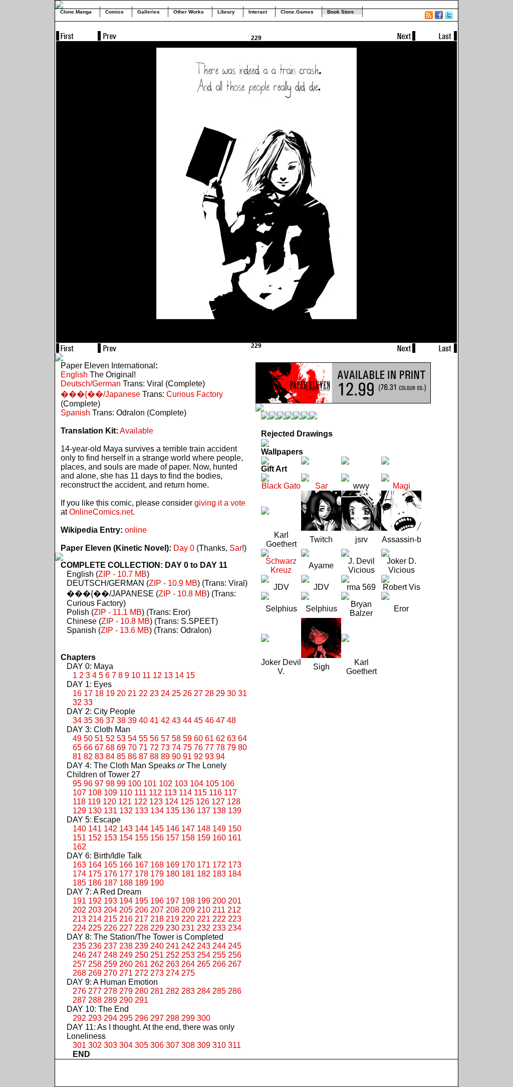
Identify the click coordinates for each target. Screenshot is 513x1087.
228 (141, 928)
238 (126, 946)
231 (188, 928)
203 (95, 910)
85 (121, 756)
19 (110, 693)
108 (95, 792)
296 (141, 1018)
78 (220, 747)
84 (110, 756)
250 (141, 955)
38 (121, 720)
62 (220, 738)
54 (132, 738)
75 (187, 747)
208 (172, 910)
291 (141, 1000)
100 (134, 783)
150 (234, 828)
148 (203, 828)
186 (95, 883)
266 (219, 964)
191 (79, 901)
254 (203, 955)
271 (126, 973)
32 (77, 702)
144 (141, 828)
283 (188, 991)
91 (187, 756)
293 (95, 1018)
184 (234, 873)
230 (172, 928)
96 (88, 783)
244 (219, 946)
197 (172, 901)
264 (188, 964)
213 (79, 919)
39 (132, 720)
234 (234, 928)
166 (126, 864)
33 (88, 702)
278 (110, 991)
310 (219, 1045)
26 (187, 693)
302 (95, 1045)
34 (77, 720)
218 (157, 919)
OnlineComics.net (101, 512)
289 (110, 1000)
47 (220, 720)
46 (209, 720)
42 (165, 720)
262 (157, 964)
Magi (401, 486)
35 (88, 720)
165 (110, 864)
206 (141, 910)
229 (157, 928)
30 (231, 693)
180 (172, 873)
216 (126, 919)
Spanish (75, 412)
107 (79, 792)
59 (187, 738)
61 (209, 738)
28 (209, 693)
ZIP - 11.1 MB (118, 612)
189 (141, 883)
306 (157, 1045)
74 (176, 747)
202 (79, 910)
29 (220, 693)
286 (234, 991)
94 (220, 756)
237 (110, 946)
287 (79, 1000)
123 (156, 801)
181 (188, 873)
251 (157, 955)
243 (203, 946)
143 (126, 828)
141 (95, 828)
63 (231, 738)
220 (188, 919)
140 (79, 828)
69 (121, 747)
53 (121, 738)
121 (125, 801)
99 (121, 783)
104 (196, 783)
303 (110, 1045)
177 (126, 873)
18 (99, 693)
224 (79, 928)
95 (77, 783)
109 (110, 792)
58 (176, 738)
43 (176, 720)
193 (110, 901)
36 (99, 720)
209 (188, 910)
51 (99, 738)
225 (95, 928)
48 (231, 720)
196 (157, 901)
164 (95, 864)
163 (79, 864)
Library (226, 12)
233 (219, 928)
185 (79, 883)
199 (203, 901)
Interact (257, 12)
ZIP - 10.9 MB (173, 583)
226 (110, 928)
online (136, 530)
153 (110, 837)
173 (234, 864)
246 (79, 955)
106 (227, 783)
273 (157, 973)
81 (77, 756)
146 (172, 828)
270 (110, 973)
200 (219, 901)
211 (218, 910)
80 (242, 747)
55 (143, 738)
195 (141, 901)
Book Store (340, 12)
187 (110, 883)
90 (176, 756)
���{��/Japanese (100, 394)
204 (110, 910)
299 (188, 1018)
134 (157, 810)
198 (188, 901)
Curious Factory (194, 394)
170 (188, 864)
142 (110, 828)
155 (141, 837)
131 (110, 810)
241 (172, 946)
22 (143, 693)
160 (219, 837)
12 (157, 675)
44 (187, 720)
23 (154, 693)
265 (203, 964)
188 (126, 883)
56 (154, 738)
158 (188, 837)
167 (141, 864)
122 (140, 801)
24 (165, 693)
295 (126, 1018)
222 (219, 919)
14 (179, 675)
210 (203, 910)
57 (165, 738)
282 (172, 991)
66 (88, 747)
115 (200, 792)
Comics (114, 12)
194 (126, 901)
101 (150, 783)
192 (95, 901)
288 (95, 1000)
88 (154, 756)
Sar (235, 548)
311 (234, 1045)
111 (140, 792)
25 (176, 693)
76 (198, 747)
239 (141, 946)
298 (172, 1018)
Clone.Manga (76, 12)
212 (234, 910)
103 (181, 783)
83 (99, 756)
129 (79, 810)
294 (110, 1018)
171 (203, 864)
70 (132, 747)
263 (172, 964)
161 (234, 837)
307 (172, 1045)
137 (203, 810)
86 (132, 756)
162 (79, 846)
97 (99, 783)
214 (95, 919)
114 (185, 792)
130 (95, 810)
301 (79, 1045)
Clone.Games (297, 12)
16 (77, 693)
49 (77, 738)
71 (143, 747)
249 (126, 955)
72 (154, 747)
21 (132, 693)
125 (187, 801)
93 (209, 756)
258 (95, 964)
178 (141, 873)
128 (233, 801)
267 (234, 964)
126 (202, 801)
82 (88, 756)
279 (126, 991)
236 (95, 946)
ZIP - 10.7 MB (122, 574)
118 (79, 801)
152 (95, 837)
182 (203, 873)
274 (172, 973)
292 (79, 1018)
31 (242, 693)
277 (95, 991)
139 (234, 810)
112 (155, 792)
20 (121, 693)
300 (203, 1018)
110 (125, 792)
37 (110, 720)
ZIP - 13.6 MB (125, 630)
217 (141, 919)
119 (94, 801)
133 (141, 810)
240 (157, 946)
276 (79, 991)
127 (218, 801)
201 (234, 901)
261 (141, 964)
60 (198, 738)
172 (219, 864)
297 (157, 1018)
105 (212, 783)
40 (143, 720)
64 (242, 738)
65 (77, 747)
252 (172, 955)
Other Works (188, 12)
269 (95, 973)
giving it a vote (219, 503)
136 (188, 810)
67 (99, 747)
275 (188, 973)
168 (157, 864)
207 (157, 910)
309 (203, 1045)
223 (234, 919)
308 (188, 1045)
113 (170, 792)
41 (154, 720)
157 (172, 837)
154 (126, 837)
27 (198, 693)
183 (219, 873)
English (74, 374)
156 (157, 837)
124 (171, 801)
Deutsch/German (91, 383)
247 (95, 955)
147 (188, 828)
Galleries (148, 12)
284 (203, 991)
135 (172, 810)
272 (141, 973)
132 (126, 810)
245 (234, 946)
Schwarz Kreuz (281, 565)
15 (190, 675)
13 (168, 675)
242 (188, 946)
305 (141, 1045)
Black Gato (281, 486)
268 (79, 973)
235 (79, 946)
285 (219, 991)
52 (110, 738)
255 (219, 955)
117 (230, 792)
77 (209, 747)
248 (110, 955)
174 (79, 873)
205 (126, 910)
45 (198, 720)
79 (231, 747)
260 (126, 964)
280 (141, 991)
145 (157, 828)
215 (110, 919)
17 (88, 693)
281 (157, 991)
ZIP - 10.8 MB (182, 593)
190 (157, 883)
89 (165, 756)
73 (165, 747)
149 (219, 828)
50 (88, 738)
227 (126, 928)
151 (79, 837)
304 (126, 1045)
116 (215, 792)
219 (172, 919)
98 (110, 783)
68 (110, 747)
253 (188, 955)
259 (110, 964)
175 (95, 873)
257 (79, 964)
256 (234, 955)
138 (219, 810)
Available (136, 430)
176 (110, 873)
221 (203, 919)
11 (146, 675)
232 (203, 928)
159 (203, 837)
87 (143, 756)
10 (135, 675)
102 (165, 783)
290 (126, 1000)
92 (198, 756)
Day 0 (183, 548)
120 (109, 801)
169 (172, 864)
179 (157, 873)
